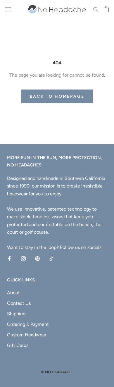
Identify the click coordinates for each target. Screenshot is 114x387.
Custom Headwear (26, 335)
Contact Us (19, 303)
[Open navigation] (8, 9)
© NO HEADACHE (57, 372)
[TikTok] (51, 258)
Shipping (16, 314)
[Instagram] (23, 258)
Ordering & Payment (28, 324)
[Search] (96, 9)
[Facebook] (9, 258)
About (13, 292)
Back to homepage (57, 96)
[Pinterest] (37, 258)
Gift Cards (17, 345)
